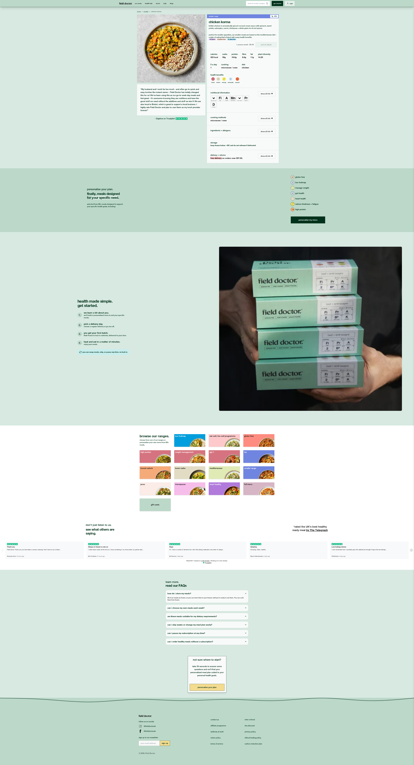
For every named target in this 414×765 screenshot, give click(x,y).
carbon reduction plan (253, 744)
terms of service (217, 744)
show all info (265, 94)
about (158, 3)
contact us (215, 720)
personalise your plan (207, 687)
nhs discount (250, 726)
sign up (165, 743)
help (164, 3)
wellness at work (217, 732)
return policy (215, 738)
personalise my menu (308, 220)
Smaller (145, 11)
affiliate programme (218, 726)
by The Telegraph (317, 530)
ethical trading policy (253, 738)
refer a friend (250, 720)
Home (139, 11)
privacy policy (250, 732)
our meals (138, 3)
